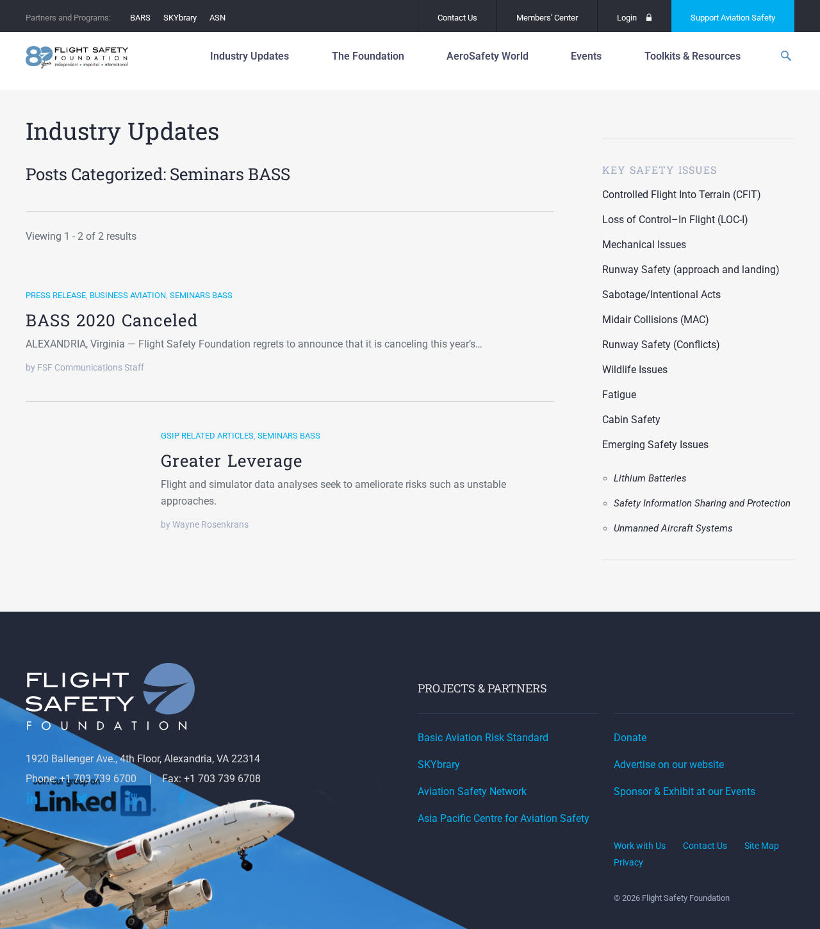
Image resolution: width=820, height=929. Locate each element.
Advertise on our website (669, 764)
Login (627, 17)
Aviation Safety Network (472, 791)
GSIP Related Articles (207, 435)
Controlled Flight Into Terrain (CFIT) (681, 194)
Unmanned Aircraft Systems (673, 528)
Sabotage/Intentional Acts (661, 295)
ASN (217, 17)
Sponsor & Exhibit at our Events (684, 791)
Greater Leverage (231, 460)
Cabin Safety (631, 420)
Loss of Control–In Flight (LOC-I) (675, 219)
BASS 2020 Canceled (112, 320)
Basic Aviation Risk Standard (483, 738)
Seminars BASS (201, 295)
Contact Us (457, 17)
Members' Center (547, 17)
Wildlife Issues (635, 370)
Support (733, 17)
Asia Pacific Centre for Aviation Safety (503, 818)
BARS (140, 17)
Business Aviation (128, 295)
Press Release (56, 295)
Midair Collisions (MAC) (655, 320)
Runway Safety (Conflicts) (661, 345)
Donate (630, 738)
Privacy (628, 862)
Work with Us (640, 846)
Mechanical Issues (644, 245)
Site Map (761, 846)
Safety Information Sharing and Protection (702, 503)
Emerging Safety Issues (655, 445)
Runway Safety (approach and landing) (691, 270)
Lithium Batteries (650, 478)
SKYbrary (180, 17)
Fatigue (619, 395)
